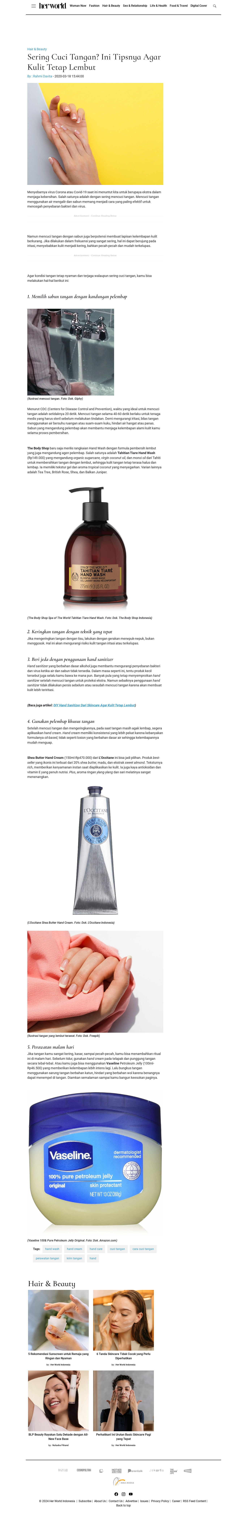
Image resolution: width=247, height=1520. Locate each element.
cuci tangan (117, 1249)
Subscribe (85, 1501)
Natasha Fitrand (60, 1445)
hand (93, 1258)
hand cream (74, 1249)
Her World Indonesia (60, 1364)
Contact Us (116, 1501)
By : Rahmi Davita (39, 76)
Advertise (131, 1501)
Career (176, 1501)
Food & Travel (179, 5)
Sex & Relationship (135, 5)
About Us (100, 1501)
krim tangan (74, 1258)
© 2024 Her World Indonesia (57, 1501)
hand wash (52, 1249)
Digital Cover (199, 5)
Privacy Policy (160, 1501)
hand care (96, 1249)
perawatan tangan (47, 1258)
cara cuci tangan (143, 1249)
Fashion (94, 5)
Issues (144, 1501)
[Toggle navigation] (33, 5)
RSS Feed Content (194, 1501)
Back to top (123, 1505)
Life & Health (158, 5)
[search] (214, 5)
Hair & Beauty (111, 5)
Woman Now (78, 5)
